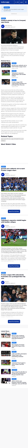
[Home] (5, 2)
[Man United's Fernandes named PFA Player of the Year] (6, 344)
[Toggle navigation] (26, 2)
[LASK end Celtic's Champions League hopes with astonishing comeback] (6, 353)
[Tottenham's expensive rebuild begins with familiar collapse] (6, 72)
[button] (2, 9)
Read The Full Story (14, 211)
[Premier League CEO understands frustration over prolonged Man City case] (6, 81)
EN (18, 2)
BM (15, 2)
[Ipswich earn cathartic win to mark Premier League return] (6, 65)
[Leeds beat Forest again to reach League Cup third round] (6, 362)
